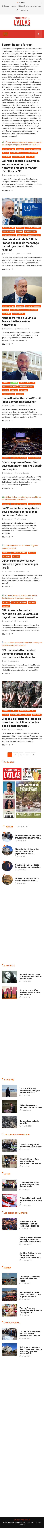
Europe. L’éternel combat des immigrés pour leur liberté (29, 1090)
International (16, 153)
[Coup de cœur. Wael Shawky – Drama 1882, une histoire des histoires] (9, 992)
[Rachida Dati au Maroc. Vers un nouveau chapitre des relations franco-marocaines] (9, 1255)
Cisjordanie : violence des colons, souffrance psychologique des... (27, 851)
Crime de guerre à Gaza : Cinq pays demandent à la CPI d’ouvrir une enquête (22, 465)
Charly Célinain (8, 329)
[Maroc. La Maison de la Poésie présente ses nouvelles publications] (9, 1240)
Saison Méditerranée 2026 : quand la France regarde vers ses (30, 1294)
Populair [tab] (22, 827)
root (5, 661)
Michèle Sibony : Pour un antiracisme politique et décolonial (30, 1161)
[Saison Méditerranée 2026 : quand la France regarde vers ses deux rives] (9, 1294)
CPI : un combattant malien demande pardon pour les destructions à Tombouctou (19, 653)
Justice (14, 390)
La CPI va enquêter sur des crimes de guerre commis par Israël (20, 564)
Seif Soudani (8, 571)
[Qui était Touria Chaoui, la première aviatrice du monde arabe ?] (9, 977)
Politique (6, 156)
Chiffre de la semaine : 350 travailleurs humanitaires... (28, 836)
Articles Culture (26, 972)
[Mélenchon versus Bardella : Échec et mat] (9, 1106)
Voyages (30, 156)
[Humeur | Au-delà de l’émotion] (9, 1122)
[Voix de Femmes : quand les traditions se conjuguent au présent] (9, 1310)
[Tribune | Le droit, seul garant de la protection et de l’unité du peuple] (9, 1200)
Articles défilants (33, 149)
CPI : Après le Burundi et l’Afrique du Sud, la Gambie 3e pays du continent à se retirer (20, 614)
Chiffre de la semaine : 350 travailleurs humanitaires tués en (30, 1333)
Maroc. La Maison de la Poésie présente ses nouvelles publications (30, 1239)
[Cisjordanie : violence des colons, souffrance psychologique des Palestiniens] (9, 1349)
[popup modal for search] (38, 34)
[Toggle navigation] (5, 33)
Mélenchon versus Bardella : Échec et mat (30, 1106)
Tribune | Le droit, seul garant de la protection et (30, 1200)
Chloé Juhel (7, 730)
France (5, 153)
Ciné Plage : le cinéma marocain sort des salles (29, 1278)
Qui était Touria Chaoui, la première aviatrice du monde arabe (30, 976)
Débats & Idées (8, 231)
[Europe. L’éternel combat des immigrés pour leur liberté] (9, 1091)
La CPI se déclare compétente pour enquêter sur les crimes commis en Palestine (20, 511)
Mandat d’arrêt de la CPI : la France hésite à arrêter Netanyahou (19, 321)
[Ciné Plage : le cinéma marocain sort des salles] (9, 1279)
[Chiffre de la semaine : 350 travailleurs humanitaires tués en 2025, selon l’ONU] (9, 1334)
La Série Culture (31, 153)
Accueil (20, 149)
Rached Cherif (8, 473)
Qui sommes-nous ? (22, 1520)
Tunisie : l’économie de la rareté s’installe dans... (27, 879)
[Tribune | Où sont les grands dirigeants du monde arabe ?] (9, 1185)
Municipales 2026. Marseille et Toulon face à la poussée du (29, 1223)
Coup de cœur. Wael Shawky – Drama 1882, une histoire (30, 992)
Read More (6, 190)
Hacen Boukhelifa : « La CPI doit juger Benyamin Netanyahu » (21, 399)
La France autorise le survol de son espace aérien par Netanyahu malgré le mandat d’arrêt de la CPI (21, 166)
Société (20, 394)
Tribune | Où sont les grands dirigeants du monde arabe (29, 1184)
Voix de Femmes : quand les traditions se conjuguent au (30, 1310)
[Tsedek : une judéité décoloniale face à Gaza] (9, 1145)
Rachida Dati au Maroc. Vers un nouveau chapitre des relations (30, 1255)
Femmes (22, 1157)
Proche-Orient (18, 156)
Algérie (14, 383)
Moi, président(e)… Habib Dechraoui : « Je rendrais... (28, 866)
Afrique (14, 711)
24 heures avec (8, 149)
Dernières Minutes (26, 386)
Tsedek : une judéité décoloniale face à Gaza (30, 1145)
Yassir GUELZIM (9, 406)
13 (27, 755)
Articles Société (9, 386)
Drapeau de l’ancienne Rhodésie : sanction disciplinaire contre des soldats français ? (21, 722)
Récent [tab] (9, 827)
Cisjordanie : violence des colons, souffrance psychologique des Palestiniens (30, 1350)
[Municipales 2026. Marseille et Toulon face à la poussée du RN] (9, 1224)
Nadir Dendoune (9, 175)
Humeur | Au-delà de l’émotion (29, 1122)
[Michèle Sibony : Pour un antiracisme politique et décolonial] (9, 1161)
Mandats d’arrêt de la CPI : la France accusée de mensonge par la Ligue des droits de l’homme (20, 244)
